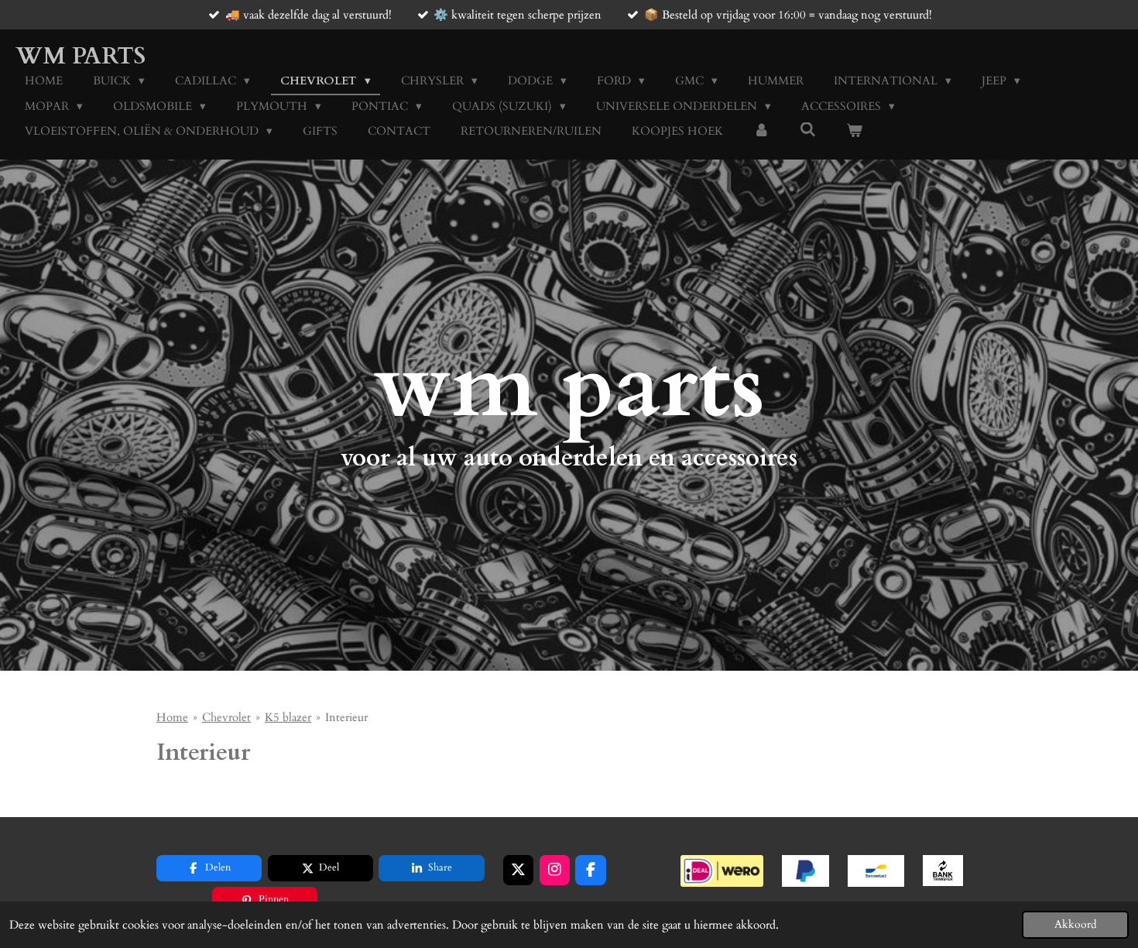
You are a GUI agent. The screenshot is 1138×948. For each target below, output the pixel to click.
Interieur (346, 717)
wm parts (80, 56)
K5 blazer (288, 717)
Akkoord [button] (1075, 925)
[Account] (761, 131)
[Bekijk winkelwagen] (854, 131)
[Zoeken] (807, 130)
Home (172, 717)
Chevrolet (226, 717)
